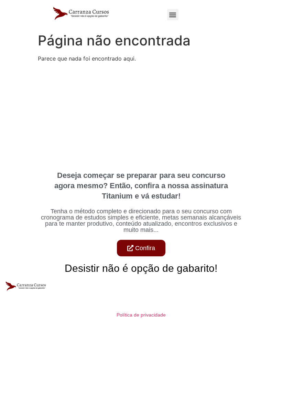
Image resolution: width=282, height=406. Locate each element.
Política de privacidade (141, 315)
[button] (172, 14)
